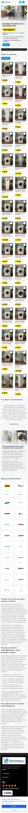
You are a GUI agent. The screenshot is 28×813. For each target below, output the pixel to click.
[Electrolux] (7, 546)
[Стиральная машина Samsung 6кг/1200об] (7, 314)
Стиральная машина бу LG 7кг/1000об (7, 214)
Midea (20, 502)
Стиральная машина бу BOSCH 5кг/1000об (20, 190)
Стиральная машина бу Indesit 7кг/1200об (7, 99)
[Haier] (7, 535)
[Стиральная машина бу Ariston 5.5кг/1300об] (7, 68)
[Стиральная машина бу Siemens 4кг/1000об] (7, 159)
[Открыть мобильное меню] (26, 2)
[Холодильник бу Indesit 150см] (20, 69)
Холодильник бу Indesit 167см (19, 101)
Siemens (20, 494)
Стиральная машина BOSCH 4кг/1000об (20, 343)
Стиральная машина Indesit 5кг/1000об (7, 343)
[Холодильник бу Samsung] (20, 358)
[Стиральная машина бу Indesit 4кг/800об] (20, 227)
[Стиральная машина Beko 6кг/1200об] (20, 292)
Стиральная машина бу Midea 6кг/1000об (7, 145)
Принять (14, 806)
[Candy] (21, 557)
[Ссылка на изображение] (14, 760)
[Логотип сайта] (6, 2)
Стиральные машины (7, 78)
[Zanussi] (7, 486)
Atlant (7, 579)
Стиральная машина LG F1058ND (20, 122)
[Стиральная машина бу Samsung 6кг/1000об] (20, 270)
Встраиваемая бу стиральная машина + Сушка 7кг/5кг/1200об (7, 236)
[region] (14, 805)
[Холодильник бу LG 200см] (20, 160)
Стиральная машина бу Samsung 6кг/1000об (20, 279)
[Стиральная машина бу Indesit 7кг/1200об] (7, 91)
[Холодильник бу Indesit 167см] (20, 92)
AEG (21, 590)
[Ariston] (21, 579)
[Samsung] (7, 503)
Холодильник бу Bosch (7, 389)
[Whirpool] (21, 486)
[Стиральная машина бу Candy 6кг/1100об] (7, 270)
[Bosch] (7, 568)
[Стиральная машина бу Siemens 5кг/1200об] (20, 138)
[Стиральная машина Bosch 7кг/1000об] (7, 292)
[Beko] (21, 568)
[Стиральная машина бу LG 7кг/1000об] (7, 206)
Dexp (20, 546)
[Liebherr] (7, 514)
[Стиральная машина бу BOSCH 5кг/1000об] (20, 183)
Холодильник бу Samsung (19, 366)
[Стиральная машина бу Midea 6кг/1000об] (7, 138)
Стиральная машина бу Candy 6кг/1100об (7, 278)
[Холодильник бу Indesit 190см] (7, 115)
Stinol (7, 494)
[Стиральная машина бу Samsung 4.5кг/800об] (7, 249)
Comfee (7, 557)
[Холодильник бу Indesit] (20, 381)
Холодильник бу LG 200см (20, 169)
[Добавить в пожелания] (11, 63)
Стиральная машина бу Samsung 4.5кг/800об (7, 257)
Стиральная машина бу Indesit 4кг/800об (20, 235)
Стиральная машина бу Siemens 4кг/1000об (7, 168)
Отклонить (14, 810)
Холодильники (18, 79)
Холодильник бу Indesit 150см (19, 77)
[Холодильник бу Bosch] (7, 381)
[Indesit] (7, 525)
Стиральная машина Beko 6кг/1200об (20, 300)
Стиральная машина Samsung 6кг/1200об (7, 321)
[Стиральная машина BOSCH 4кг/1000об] (20, 335)
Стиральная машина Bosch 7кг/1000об (7, 300)
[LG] (21, 514)
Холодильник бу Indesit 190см (6, 124)
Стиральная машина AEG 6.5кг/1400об (20, 321)
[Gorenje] (21, 535)
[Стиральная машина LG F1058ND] (20, 114)
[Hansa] (21, 525)
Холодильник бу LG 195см (6, 192)
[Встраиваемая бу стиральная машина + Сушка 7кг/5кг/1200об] (7, 227)
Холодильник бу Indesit (19, 389)
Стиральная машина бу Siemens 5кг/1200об (20, 146)
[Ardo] (7, 590)
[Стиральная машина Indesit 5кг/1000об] (7, 335)
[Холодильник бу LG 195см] (7, 184)
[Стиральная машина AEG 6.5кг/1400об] (20, 314)
